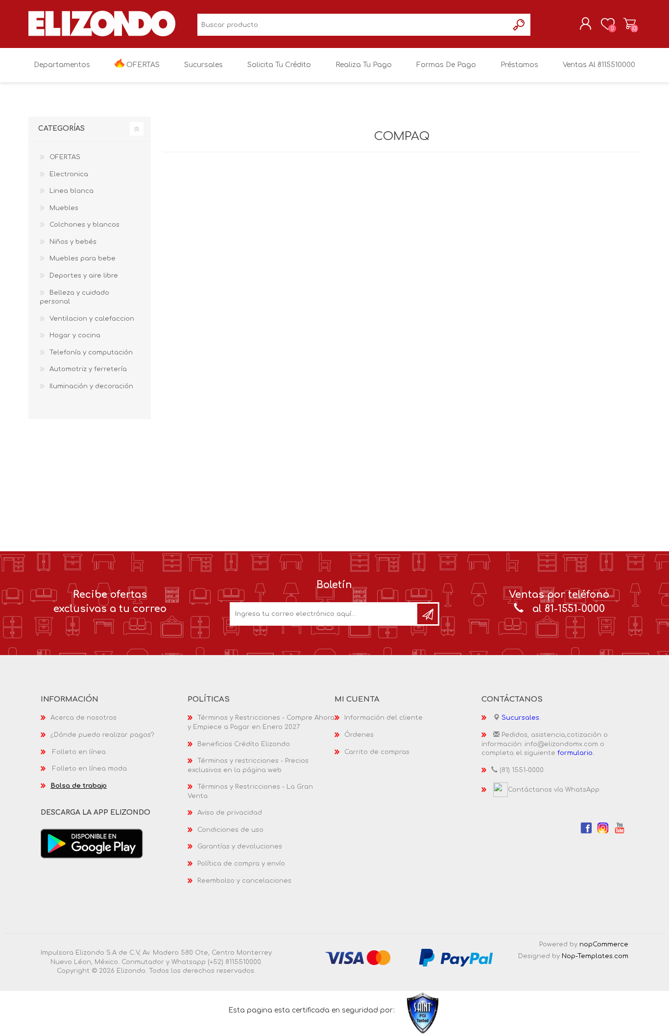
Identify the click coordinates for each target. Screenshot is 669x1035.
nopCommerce (603, 944)
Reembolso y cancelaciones (244, 880)
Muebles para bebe (82, 258)
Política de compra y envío (241, 863)
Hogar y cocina (74, 335)
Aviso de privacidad (229, 812)
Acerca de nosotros (83, 717)
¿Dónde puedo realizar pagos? (102, 734)
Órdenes (359, 734)
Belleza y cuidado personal (74, 297)
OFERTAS (64, 157)
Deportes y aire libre (83, 275)
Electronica (68, 174)
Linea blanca (71, 191)
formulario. (575, 753)
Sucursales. (521, 717)
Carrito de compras (630, 24)
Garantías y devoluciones (239, 846)
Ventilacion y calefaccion (91, 318)
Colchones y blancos (84, 224)
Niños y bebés (72, 241)
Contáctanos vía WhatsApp (553, 789)
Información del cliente (383, 717)
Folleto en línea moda (89, 768)
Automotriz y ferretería (88, 369)
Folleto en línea (79, 752)
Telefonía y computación (91, 352)
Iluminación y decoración (91, 386)
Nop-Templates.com (595, 956)
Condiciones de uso (230, 829)
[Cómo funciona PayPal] (456, 957)
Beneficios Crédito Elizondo (243, 744)
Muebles (63, 208)
